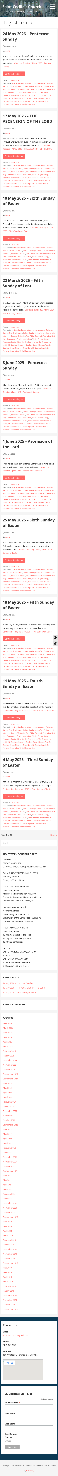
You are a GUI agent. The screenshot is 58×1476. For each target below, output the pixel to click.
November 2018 (10, 1300)
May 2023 (7, 1088)
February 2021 (9, 1194)
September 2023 (10, 1078)
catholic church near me (35, 83)
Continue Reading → (14, 74)
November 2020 (10, 1208)
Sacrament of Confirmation (38, 95)
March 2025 (8, 1046)
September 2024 (10, 1074)
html (9, 1437)
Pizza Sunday (22, 95)
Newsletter (15, 80)
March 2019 (8, 1281)
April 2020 (7, 1231)
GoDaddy (30, 1470)
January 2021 (8, 1198)
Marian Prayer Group (40, 92)
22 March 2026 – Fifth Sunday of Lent (23, 283)
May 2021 (7, 1180)
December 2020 (10, 1203)
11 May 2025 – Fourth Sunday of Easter (23, 683)
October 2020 (9, 1212)
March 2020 (8, 1235)
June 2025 (7, 1032)
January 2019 (8, 1291)
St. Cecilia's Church (15, 98)
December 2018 (10, 1295)
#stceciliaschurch (19, 83)
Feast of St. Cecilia (18, 89)
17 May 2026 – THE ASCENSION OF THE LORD (27, 118)
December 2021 (10, 1157)
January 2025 (8, 1055)
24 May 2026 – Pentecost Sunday (18, 983)
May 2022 (7, 1134)
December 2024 (10, 1060)
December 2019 (10, 1249)
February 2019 (9, 1286)
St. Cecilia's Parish (39, 101)
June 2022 (7, 1129)
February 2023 (9, 1102)
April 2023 (7, 1092)
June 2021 (7, 1175)
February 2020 (9, 1240)
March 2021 (8, 1189)
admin (7, 51)
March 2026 (8, 1028)
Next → (53, 835)
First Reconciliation (24, 92)
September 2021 (10, 1171)
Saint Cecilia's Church (21, 6)
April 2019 (7, 1277)
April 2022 (7, 1138)
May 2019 (7, 1272)
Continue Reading (27, 631)
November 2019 (10, 1254)
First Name (10, 1413)
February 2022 (9, 1148)
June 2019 (7, 1267)
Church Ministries (15, 86)
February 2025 (9, 1051)
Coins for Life (40, 86)
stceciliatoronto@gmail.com (15, 1335)
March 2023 (8, 1097)
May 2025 (7, 1037)
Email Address (13, 1402)
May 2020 (7, 1226)
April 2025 (7, 1042)
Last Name (10, 1423)
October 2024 (9, 1069)
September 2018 (10, 1309)
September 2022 (10, 1124)
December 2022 (10, 1111)
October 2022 (9, 1120)
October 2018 (9, 1304)
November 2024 (10, 1065)
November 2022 (10, 1115)
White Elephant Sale (27, 104)
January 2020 (8, 1244)
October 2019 (9, 1258)
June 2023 (7, 1083)
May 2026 (7, 1023)
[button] (53, 5)
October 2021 (9, 1166)
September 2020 (10, 1217)
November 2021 (10, 1161)
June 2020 (7, 1221)
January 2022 (8, 1152)
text (9, 1441)
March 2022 (8, 1143)
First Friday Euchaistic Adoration (38, 89)
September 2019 (10, 1263)
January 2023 (8, 1106)
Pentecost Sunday (10, 95)
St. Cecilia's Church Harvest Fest (36, 98)
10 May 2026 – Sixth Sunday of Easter (20, 992)
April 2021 (7, 1184)
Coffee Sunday (29, 86)
